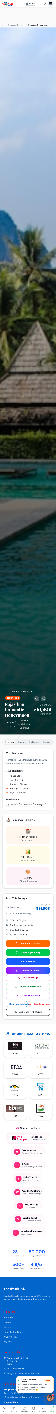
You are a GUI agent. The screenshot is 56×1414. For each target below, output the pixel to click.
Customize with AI (30, 970)
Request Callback (30, 943)
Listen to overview (30, 995)
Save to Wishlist (42, 1004)
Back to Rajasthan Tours (21, 691)
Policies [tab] (46, 742)
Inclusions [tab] (34, 742)
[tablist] (28, 742)
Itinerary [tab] (22, 742)
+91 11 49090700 (15, 1368)
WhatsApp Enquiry (30, 952)
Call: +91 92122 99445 (30, 1012)
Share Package (30, 977)
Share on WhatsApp (30, 986)
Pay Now (30, 961)
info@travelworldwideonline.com (23, 1373)
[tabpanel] (28, 818)
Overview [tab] (9, 742)
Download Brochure (18, 1004)
